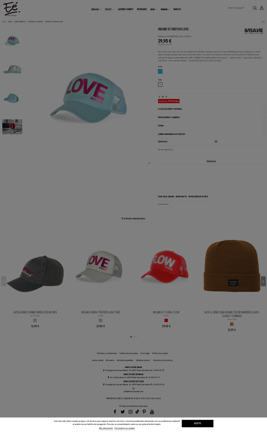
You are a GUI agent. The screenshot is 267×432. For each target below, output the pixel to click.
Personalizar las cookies (124, 428)
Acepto (197, 423)
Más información (106, 428)
